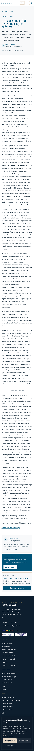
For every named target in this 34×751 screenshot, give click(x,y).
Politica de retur (7, 707)
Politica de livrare (7, 704)
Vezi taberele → (10, 567)
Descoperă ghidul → (17, 588)
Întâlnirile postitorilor (9, 659)
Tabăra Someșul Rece (9, 650)
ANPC (3, 713)
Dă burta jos (6, 646)
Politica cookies (8, 736)
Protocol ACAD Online (9, 656)
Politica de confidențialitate (11, 700)
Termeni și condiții (8, 697)
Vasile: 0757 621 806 (10, 622)
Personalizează (24, 741)
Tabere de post (7, 643)
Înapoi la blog (8, 11)
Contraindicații (7, 683)
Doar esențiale (9, 746)
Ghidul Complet (7, 680)
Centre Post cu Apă (8, 665)
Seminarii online (7, 653)
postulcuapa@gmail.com (11, 626)
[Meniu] (31, 3)
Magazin (4, 662)
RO (21, 3)
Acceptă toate (10, 741)
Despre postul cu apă (9, 677)
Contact (4, 689)
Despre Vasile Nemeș (9, 673)
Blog (3, 686)
